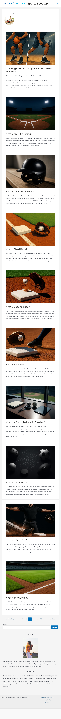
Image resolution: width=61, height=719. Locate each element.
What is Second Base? (18, 306)
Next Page (53, 619)
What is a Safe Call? (16, 540)
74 (41, 619)
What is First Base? (16, 364)
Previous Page (9, 619)
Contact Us (46, 705)
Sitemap (46, 702)
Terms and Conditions (47, 697)
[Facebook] (30, 713)
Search (5, 624)
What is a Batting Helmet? (20, 191)
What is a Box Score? (17, 482)
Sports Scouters (38, 3)
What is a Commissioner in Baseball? (25, 422)
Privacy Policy (46, 700)
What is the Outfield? (17, 597)
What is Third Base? (16, 249)
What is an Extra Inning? (19, 134)
